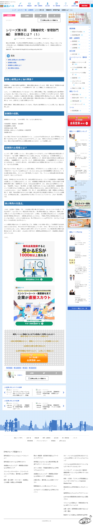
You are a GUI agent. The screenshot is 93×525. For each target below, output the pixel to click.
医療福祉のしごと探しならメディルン (45, 486)
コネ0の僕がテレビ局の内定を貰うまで (80, 256)
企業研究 (30, 10)
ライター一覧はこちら (78, 308)
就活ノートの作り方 (79, 185)
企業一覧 (29, 438)
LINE (32, 373)
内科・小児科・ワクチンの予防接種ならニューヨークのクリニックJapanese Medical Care (76, 480)
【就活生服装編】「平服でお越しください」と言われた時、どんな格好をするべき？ (81, 172)
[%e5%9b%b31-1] (79, 223)
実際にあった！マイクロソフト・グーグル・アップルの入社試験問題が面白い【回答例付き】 (81, 197)
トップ (14, 10)
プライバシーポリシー (42, 440)
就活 (26, 368)
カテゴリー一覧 (22, 10)
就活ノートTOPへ (18, 438)
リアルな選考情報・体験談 (80, 183)
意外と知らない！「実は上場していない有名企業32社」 (81, 158)
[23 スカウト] (79, 18)
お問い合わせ (62, 440)
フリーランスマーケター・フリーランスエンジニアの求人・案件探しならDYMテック (16, 473)
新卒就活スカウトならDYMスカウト (15, 462)
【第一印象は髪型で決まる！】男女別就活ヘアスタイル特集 (81, 300)
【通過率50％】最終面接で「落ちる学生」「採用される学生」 (81, 145)
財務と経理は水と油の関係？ (17, 60)
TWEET (44, 373)
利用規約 (53, 440)
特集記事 (37, 438)
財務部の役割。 (13, 62)
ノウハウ (75, 438)
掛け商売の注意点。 (14, 68)
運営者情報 (30, 440)
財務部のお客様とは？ (15, 65)
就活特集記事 (77, 155)
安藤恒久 (19, 375)
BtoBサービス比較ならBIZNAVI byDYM (75, 515)
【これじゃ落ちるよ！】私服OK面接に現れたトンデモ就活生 (81, 286)
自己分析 (56, 438)
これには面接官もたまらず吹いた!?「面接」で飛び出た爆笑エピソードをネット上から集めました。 (81, 271)
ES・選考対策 (65, 438)
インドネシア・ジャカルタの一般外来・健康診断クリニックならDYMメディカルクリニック (76, 472)
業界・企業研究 (46, 438)
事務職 (10, 368)
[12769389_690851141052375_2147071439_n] (79, 204)
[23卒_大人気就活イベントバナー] (79, 213)
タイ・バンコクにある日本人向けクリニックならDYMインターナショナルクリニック (76, 458)
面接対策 (33, 368)
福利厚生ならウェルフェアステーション (76, 493)
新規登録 (84, 6)
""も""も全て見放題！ (34, 358)
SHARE (56, 373)
